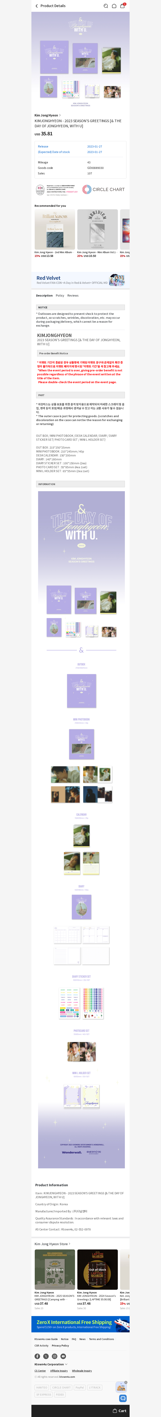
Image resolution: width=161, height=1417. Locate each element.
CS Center (40, 1370)
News (83, 1339)
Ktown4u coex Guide (46, 1339)
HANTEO (41, 1387)
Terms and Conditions (101, 1339)
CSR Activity (41, 1345)
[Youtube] (63, 1356)
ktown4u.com (67, 1376)
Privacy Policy (60, 1345)
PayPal (80, 1387)
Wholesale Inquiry (82, 1370)
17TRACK (95, 1387)
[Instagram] (54, 1356)
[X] (46, 1356)
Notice (65, 1339)
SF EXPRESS (43, 1394)
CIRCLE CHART (61, 1387)
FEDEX (60, 1394)
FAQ (74, 1339)
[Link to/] (114, 6)
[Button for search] (106, 6)
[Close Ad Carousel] (125, 1382)
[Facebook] (37, 1356)
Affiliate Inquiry (59, 1370)
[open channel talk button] (123, 1398)
